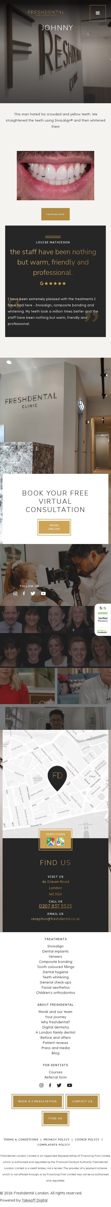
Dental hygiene (55, 972)
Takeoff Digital (34, 1200)
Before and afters (56, 1037)
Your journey (55, 1017)
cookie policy (87, 1139)
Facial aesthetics (56, 987)
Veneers (55, 956)
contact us (82, 1101)
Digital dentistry (55, 1027)
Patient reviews (55, 1043)
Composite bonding (55, 962)
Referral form (56, 1077)
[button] (98, 13)
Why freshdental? (55, 1022)
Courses (55, 1072)
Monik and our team (55, 1012)
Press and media (56, 1048)
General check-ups (55, 982)
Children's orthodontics (55, 992)
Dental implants (55, 951)
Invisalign (55, 946)
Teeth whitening (55, 977)
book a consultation (37, 1101)
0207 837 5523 (55, 906)
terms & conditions (21, 1139)
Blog (55, 1053)
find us (55, 1118)
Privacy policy (57, 1139)
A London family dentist (55, 1032)
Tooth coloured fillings (55, 967)
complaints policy (53, 1144)
